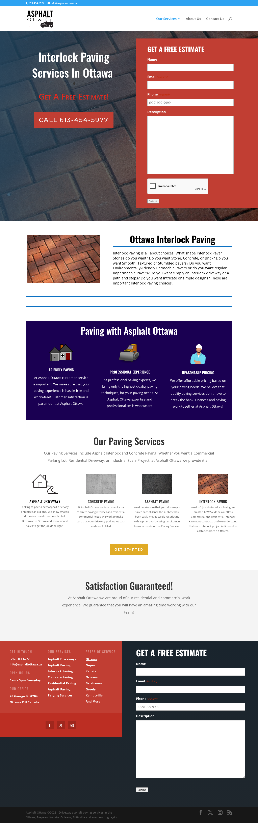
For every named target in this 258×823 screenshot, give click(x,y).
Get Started (129, 549)
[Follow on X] (61, 725)
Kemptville (94, 695)
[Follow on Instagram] (72, 725)
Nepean (92, 665)
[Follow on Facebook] (50, 725)
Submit (153, 201)
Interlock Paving (213, 501)
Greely (91, 689)
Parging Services (60, 695)
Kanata (91, 671)
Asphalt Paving (157, 501)
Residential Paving (62, 683)
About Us (193, 19)
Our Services (166, 19)
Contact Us (215, 19)
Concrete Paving (101, 501)
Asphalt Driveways (44, 501)
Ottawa (91, 659)
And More (93, 701)
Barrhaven (94, 683)
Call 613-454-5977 (74, 120)
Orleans (92, 677)
